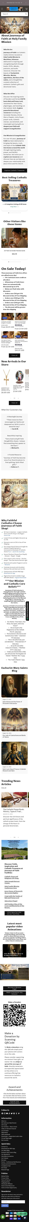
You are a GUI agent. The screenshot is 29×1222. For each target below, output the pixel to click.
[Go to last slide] (1, 950)
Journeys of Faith (20, 1210)
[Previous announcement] (3, 2)
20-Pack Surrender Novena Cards (14, 251)
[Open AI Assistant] (25, 1218)
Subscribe (5, 1205)
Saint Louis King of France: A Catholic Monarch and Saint (14, 770)
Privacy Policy (5, 1178)
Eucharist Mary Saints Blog (8, 1152)
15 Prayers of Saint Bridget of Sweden (6, 322)
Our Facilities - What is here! (9, 1126)
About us (3, 1121)
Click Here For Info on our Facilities (14, 913)
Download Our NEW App (8, 1148)
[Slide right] (18, 398)
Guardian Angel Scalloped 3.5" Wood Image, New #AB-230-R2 (18, 387)
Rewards (7, 564)
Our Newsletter (5, 1154)
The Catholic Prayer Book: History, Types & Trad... (13, 811)
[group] (21, 325)
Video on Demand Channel (8, 1128)
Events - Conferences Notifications (11, 1162)
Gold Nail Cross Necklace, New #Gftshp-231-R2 (5, 389)
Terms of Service (5, 1180)
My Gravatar (4, 1140)
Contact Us (4, 1146)
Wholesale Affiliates (7, 1183)
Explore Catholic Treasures (15, 170)
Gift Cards (4, 1124)
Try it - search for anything (16, 552)
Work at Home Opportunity (9, 1187)
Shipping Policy (5, 1182)
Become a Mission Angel (14, 988)
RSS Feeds (4, 1167)
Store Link (7, 535)
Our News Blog (5, 1150)
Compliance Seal (5, 1166)
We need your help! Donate (8, 1123)
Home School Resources (8, 1185)
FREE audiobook (5, 1134)
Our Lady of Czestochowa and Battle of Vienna (14, 736)
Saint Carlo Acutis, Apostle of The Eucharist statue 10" (21, 341)
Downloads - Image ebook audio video (11, 1136)
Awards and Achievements (14, 1102)
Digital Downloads (20, 577)
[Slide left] (11, 398)
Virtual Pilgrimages (6, 1138)
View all (14, 355)
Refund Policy (5, 1176)
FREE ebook (4, 1132)
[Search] (26, 14)
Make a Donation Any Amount (14, 993)
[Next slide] (27, 950)
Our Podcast (4, 1158)
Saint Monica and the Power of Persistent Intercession (12, 702)
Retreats (3, 1160)
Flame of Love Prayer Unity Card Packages (20, 322)
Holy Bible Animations (7, 1156)
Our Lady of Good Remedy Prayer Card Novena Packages (6, 341)
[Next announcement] (26, 2)
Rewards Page (5, 1169)
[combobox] (14, 14)
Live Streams (5, 1130)
